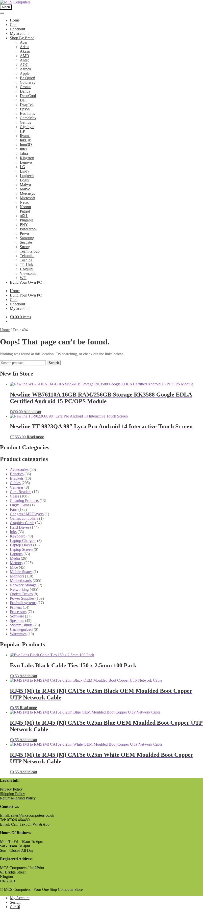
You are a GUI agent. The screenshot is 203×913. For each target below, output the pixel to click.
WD (23, 278)
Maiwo (25, 184)
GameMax (28, 118)
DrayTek (27, 104)
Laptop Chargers (23, 540)
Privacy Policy (11, 789)
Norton (25, 207)
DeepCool (28, 96)
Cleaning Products (24, 500)
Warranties (18, 634)
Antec (24, 60)
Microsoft (27, 198)
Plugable (26, 220)
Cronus (25, 87)
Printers (16, 607)
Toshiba (26, 260)
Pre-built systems (23, 603)
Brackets (17, 478)
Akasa (25, 51)
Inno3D (26, 144)
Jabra (24, 153)
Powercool (28, 229)
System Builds (21, 625)
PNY (24, 224)
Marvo (25, 189)
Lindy (24, 171)
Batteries (17, 474)
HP (22, 131)
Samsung (27, 238)
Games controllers (24, 518)
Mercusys (27, 193)
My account (19, 33)
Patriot (25, 211)
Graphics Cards (22, 523)
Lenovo (26, 162)
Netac (24, 202)
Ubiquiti (26, 269)
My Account (19, 898)
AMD (24, 56)
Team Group (30, 251)
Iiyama (25, 136)
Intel (23, 149)
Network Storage (23, 585)
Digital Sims (19, 505)
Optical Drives (21, 594)
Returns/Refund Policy (18, 798)
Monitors (17, 576)
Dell (23, 100)
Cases (14, 496)
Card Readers (20, 492)
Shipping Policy (12, 794)
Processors (18, 612)
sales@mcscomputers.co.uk (32, 815)
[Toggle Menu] (2, 13)
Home (15, 20)
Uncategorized (21, 629)
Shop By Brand (22, 38)
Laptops (16, 554)
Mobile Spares (21, 572)
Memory (16, 563)
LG (22, 167)
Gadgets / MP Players (27, 514)
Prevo (24, 233)
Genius (25, 122)
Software (17, 616)
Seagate (26, 242)
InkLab (25, 140)
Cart (13, 24)
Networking (19, 589)
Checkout (17, 29)
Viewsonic (28, 273)
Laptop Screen (21, 549)
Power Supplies (22, 598)
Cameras (17, 487)
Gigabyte (27, 127)
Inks (13, 532)
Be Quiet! (27, 78)
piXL (24, 216)
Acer (23, 42)
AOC (24, 64)
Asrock (25, 69)
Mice (14, 567)
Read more (35, 437)
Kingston (27, 158)
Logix (24, 180)
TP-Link (26, 264)
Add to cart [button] (32, 412)
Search (54, 363)
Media (15, 558)
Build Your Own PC (26, 282)
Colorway (27, 82)
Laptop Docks (21, 545)
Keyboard (17, 536)
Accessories (19, 469)
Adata (24, 47)
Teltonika (27, 256)
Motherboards (21, 580)
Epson (25, 109)
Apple (24, 73)
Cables (15, 483)
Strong (25, 247)
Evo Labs (27, 113)
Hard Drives (19, 527)
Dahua (25, 91)
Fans (13, 509)
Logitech (27, 176)
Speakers (17, 620)
